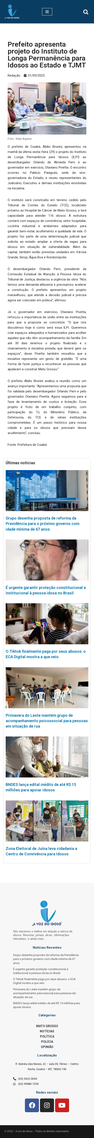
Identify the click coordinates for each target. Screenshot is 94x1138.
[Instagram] (47, 1105)
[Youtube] (62, 1105)
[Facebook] (32, 1105)
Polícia (47, 1041)
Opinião (47, 1047)
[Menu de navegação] (47, 11)
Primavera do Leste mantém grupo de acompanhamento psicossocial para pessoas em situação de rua (47, 720)
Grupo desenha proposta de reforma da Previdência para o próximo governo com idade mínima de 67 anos (42, 523)
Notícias (47, 1031)
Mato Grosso (47, 1026)
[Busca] (86, 12)
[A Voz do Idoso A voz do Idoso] (12, 11)
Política (47, 1036)
